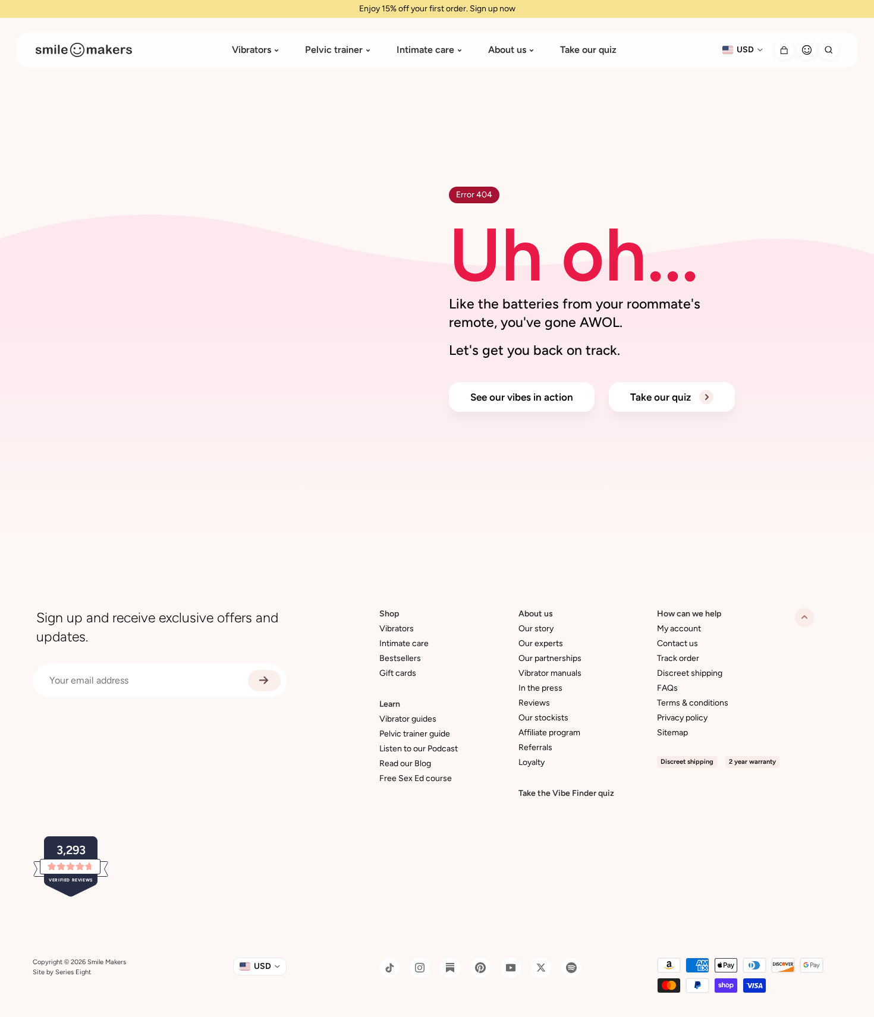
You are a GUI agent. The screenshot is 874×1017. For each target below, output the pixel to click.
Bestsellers (400, 658)
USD (745, 50)
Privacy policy (682, 718)
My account (679, 629)
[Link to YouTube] (511, 968)
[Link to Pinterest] (480, 968)
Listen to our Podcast (418, 749)
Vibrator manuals (549, 673)
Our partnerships (549, 658)
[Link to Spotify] (571, 968)
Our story (536, 629)
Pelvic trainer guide (414, 734)
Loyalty (531, 762)
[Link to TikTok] (389, 968)
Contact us (677, 643)
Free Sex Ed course (415, 778)
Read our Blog (405, 763)
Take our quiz (588, 50)
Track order (678, 658)
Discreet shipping (689, 673)
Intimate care (425, 50)
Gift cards (397, 673)
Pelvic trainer (334, 50)
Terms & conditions (692, 703)
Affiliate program (549, 733)
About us (507, 50)
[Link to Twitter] (541, 968)
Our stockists (543, 718)
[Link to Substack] (450, 968)
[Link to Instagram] (420, 968)
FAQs (667, 688)
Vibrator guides (407, 719)
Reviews (534, 703)
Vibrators (251, 50)
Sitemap (672, 733)
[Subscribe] (264, 680)
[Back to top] (804, 617)
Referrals (535, 747)
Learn (389, 704)
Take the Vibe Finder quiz (566, 793)
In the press (540, 688)
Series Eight (73, 972)
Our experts (540, 643)
